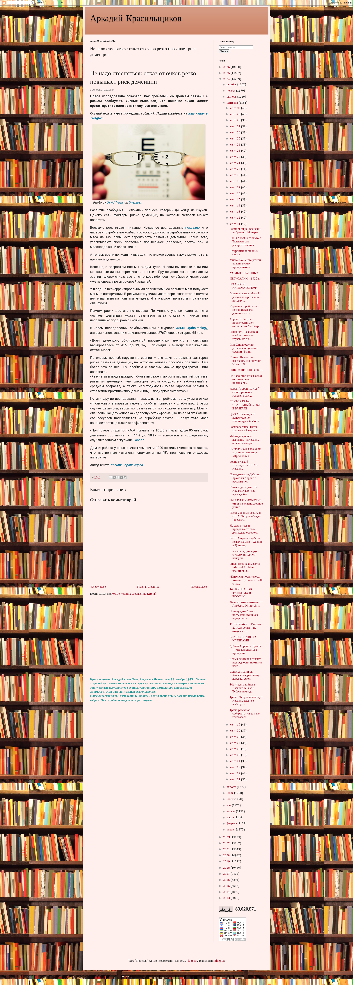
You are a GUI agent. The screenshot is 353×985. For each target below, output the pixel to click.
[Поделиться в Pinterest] (125, 477)
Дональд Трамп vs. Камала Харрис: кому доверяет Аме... (244, 675)
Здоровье (96, 90)
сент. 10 (235, 724)
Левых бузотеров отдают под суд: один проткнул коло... (246, 662)
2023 (227, 837)
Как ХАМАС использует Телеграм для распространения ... (245, 242)
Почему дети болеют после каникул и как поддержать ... (244, 615)
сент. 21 (235, 163)
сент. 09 (235, 730)
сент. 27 (235, 126)
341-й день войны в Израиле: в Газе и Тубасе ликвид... (242, 688)
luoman (192, 960)
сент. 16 (235, 193)
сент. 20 (235, 169)
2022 (227, 843)
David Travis (115, 202)
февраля (232, 823)
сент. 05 (235, 755)
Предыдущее (199, 586)
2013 (227, 898)
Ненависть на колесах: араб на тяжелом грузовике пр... (244, 335)
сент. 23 (235, 150)
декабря (232, 84)
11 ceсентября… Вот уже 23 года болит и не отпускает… (245, 628)
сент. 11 (235, 224)
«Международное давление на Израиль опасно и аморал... (244, 440)
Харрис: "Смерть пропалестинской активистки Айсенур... (245, 323)
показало (192, 227)
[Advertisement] (149, 637)
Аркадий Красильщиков (135, 17)
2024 (227, 79)
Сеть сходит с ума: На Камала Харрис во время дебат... (243, 491)
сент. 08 (235, 737)
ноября (231, 90)
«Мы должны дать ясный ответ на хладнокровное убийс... (246, 504)
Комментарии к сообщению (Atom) (133, 593)
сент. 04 (235, 761)
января (231, 829)
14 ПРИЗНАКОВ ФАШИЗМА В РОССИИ (241, 593)
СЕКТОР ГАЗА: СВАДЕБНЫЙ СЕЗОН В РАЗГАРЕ (245, 405)
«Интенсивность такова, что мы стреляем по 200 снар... (246, 580)
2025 (227, 73)
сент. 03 (235, 767)
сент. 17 (235, 187)
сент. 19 (235, 175)
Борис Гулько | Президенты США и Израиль (244, 465)
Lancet (138, 440)
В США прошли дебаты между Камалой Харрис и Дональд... (246, 542)
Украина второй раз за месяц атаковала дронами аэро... (244, 310)
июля (230, 793)
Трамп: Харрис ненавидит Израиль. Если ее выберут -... (246, 701)
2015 (227, 886)
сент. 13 (235, 211)
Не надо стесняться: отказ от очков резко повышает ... (246, 379)
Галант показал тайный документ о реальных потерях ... (244, 297)
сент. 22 (235, 157)
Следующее (98, 586)
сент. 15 (235, 199)
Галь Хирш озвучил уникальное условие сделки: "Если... (244, 348)
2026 (227, 67)
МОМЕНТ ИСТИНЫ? (244, 273)
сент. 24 (235, 144)
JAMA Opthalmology (191, 328)
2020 (227, 855)
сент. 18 (235, 181)
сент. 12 (235, 217)
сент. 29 (235, 114)
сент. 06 (235, 749)
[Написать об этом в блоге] (114, 477)
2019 (227, 861)
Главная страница (148, 586)
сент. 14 (235, 205)
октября (232, 96)
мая (229, 805)
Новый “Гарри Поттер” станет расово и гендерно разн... (244, 392)
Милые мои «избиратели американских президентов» (245, 264)
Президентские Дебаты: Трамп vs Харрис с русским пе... (245, 478)
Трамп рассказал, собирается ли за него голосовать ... (245, 714)
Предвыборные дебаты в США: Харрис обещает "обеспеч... (245, 516)
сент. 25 (235, 138)
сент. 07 (235, 743)
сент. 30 (235, 108)
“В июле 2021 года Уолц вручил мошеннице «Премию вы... (245, 453)
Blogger (219, 960)
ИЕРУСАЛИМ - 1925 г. (245, 278)
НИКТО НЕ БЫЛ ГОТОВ (246, 370)
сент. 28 (235, 120)
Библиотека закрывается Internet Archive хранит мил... (245, 567)
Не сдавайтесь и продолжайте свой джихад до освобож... (244, 529)
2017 (227, 873)
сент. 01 (235, 779)
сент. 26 (235, 132)
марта (231, 817)
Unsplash (135, 202)
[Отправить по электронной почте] (111, 477)
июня (230, 799)
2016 (227, 880)
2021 (227, 849)
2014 (227, 892)
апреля (231, 811)
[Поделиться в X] (118, 477)
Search (224, 51)
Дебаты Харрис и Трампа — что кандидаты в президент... (245, 650)
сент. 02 (235, 773)
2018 (227, 867)
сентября (232, 102)
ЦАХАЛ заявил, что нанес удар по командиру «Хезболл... (245, 418)
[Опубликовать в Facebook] (121, 477)
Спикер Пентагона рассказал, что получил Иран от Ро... (245, 361)
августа (232, 787)
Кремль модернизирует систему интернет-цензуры (244, 555)
